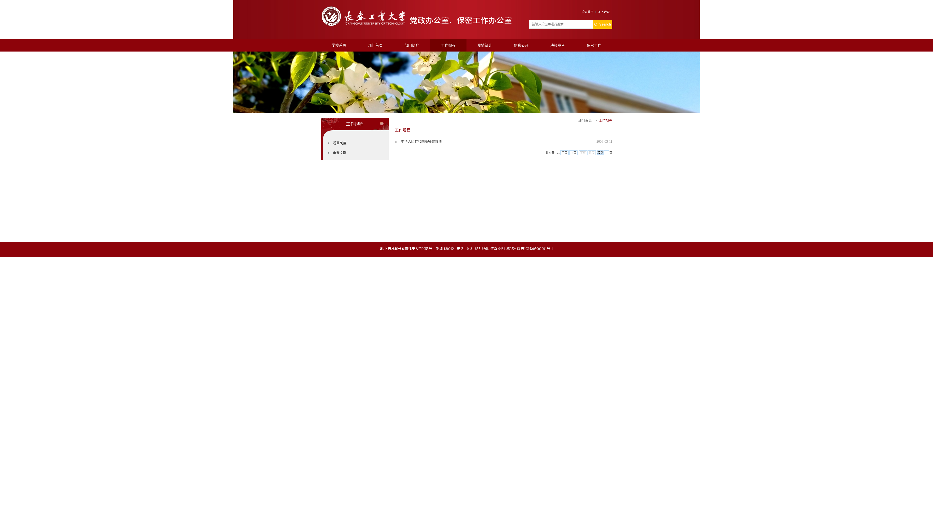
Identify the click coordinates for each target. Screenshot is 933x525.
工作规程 (448, 45)
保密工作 (594, 45)
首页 (564, 153)
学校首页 (339, 45)
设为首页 (587, 12)
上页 (573, 153)
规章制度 (339, 143)
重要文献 (339, 153)
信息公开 (521, 45)
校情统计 (484, 45)
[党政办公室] (418, 7)
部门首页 (375, 45)
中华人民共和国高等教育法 (421, 141)
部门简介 (412, 45)
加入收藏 (604, 12)
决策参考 (557, 45)
